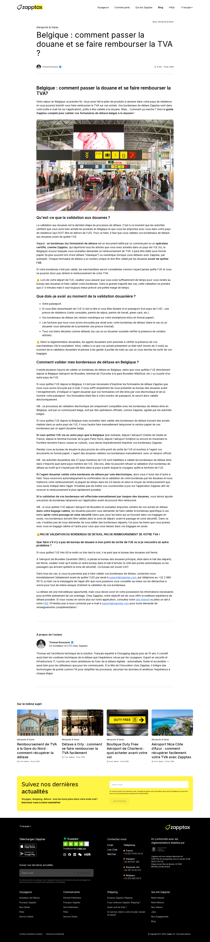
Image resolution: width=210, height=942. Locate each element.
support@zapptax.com (122, 577)
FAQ (45, 603)
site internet (143, 599)
